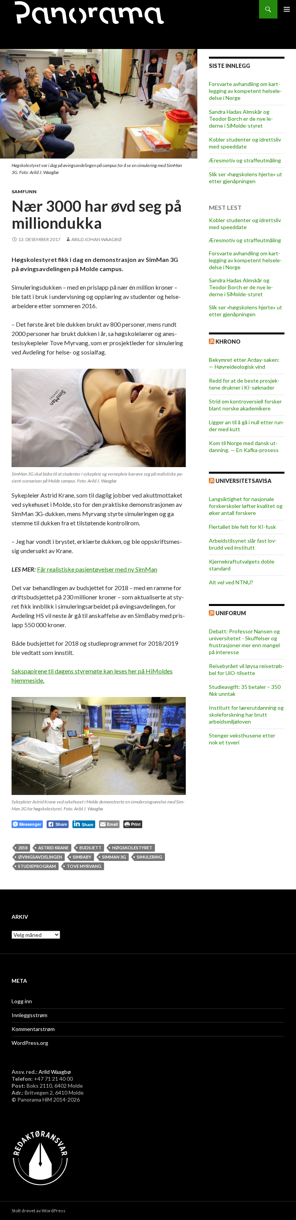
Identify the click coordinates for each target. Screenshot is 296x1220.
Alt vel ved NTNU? (231, 582)
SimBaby (82, 856)
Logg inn (22, 1001)
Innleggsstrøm (29, 1015)
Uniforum (230, 613)
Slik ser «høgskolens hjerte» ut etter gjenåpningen (245, 177)
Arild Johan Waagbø (96, 239)
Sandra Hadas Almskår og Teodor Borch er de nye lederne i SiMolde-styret (241, 118)
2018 (22, 847)
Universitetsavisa (243, 481)
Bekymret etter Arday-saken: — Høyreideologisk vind (244, 363)
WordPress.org (30, 1042)
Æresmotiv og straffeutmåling (245, 160)
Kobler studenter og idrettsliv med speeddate (245, 143)
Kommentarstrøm (33, 1029)
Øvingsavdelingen (40, 856)
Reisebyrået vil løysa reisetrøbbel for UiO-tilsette (246, 669)
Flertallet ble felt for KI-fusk (242, 526)
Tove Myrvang (84, 866)
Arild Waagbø (55, 1071)
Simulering (149, 856)
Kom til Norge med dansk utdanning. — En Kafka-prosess (244, 446)
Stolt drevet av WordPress (39, 1210)
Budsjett (90, 847)
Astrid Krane (53, 847)
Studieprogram (37, 866)
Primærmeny (287, 9)
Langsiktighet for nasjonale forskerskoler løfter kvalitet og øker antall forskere (246, 506)
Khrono (227, 341)
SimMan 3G (114, 856)
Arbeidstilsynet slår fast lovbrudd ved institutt (243, 544)
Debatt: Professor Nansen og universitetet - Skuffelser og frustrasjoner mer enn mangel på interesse (244, 641)
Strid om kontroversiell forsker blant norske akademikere (245, 405)
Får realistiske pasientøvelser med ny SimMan (97, 569)
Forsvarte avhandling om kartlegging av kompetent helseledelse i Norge (245, 91)
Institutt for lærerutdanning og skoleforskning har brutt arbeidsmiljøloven (246, 714)
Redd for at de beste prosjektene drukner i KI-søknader (244, 384)
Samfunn (24, 191)
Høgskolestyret (132, 847)
